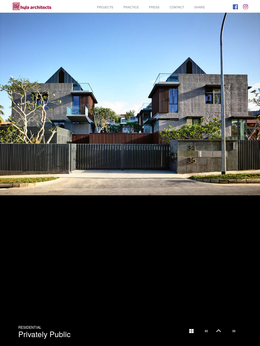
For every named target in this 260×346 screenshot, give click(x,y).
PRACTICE (131, 7)
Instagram (245, 6)
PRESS (154, 7)
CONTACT (177, 7)
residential (29, 327)
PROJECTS (105, 7)
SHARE (199, 7)
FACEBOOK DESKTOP (235, 6)
